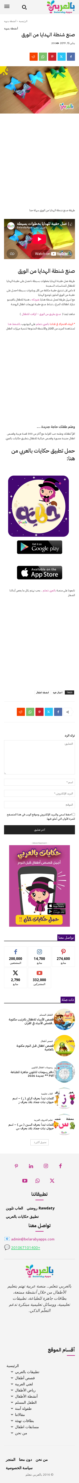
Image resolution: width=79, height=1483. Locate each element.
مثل (15, 949)
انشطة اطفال (42, 692)
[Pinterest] (52, 57)
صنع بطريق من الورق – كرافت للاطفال (41, 314)
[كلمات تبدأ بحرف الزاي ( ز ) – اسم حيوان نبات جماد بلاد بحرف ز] (64, 1098)
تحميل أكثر (40, 1142)
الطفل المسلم (46, 1015)
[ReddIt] (34, 57)
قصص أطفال (47, 1041)
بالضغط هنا (14, 324)
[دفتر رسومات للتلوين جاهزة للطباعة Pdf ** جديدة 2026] (64, 1072)
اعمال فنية (57, 692)
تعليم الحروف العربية (43, 1120)
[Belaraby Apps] (52, 7)
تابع (39, 949)
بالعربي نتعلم (42, 324)
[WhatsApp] (43, 57)
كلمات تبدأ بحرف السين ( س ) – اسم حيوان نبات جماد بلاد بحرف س (31, 1126)
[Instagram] (46, 1167)
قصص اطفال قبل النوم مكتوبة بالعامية (35, 1048)
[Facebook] (71, 57)
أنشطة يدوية (10, 21)
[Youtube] (24, 1182)
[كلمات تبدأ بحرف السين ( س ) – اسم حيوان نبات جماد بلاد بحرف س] (64, 1124)
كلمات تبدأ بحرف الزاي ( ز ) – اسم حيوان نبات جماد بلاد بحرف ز (33, 1100)
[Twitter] (62, 57)
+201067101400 (25, 1248)
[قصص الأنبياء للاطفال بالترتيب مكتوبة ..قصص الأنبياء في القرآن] (64, 1019)
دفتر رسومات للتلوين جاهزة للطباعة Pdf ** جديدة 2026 (32, 1074)
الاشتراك (40, 970)
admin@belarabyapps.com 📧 (29, 1239)
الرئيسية (23, 21)
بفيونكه (36, 299)
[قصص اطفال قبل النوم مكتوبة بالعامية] (64, 1045)
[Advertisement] (39, 163)
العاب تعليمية (47, 1094)
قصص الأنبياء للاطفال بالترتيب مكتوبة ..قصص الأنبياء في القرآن (31, 1021)
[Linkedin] (31, 1167)
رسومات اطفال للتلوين (42, 1067)
